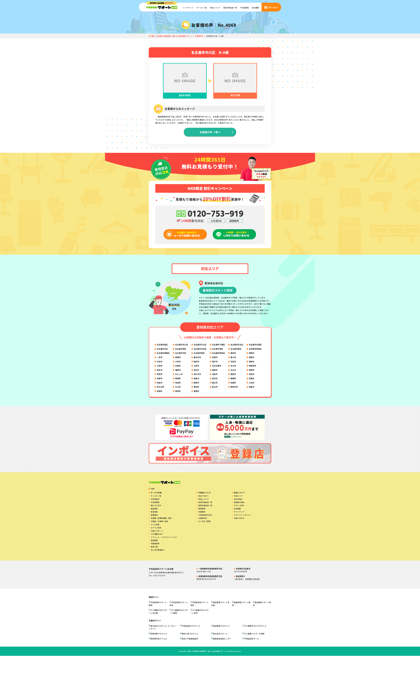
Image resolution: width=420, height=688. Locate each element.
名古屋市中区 (180, 353)
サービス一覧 (201, 7)
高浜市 (215, 378)
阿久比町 (160, 386)
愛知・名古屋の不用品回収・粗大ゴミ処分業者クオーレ (207, 651)
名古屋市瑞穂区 (163, 353)
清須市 (159, 374)
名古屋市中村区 (200, 349)
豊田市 (233, 353)
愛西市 (233, 374)
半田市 (233, 361)
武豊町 (251, 378)
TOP (153, 488)
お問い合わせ (239, 518)
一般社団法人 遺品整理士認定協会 (247, 579)
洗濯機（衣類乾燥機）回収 (161, 518)
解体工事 (154, 546)
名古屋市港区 (217, 349)
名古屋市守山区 (200, 344)
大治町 (251, 382)
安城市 (215, 357)
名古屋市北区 (162, 349)
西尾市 (251, 357)
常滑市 (251, 374)
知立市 (196, 370)
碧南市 (215, 370)
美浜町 (196, 386)
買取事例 (201, 508)
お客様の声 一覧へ (210, 132)
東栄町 (178, 391)
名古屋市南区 (236, 349)
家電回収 (154, 515)
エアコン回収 (156, 527)
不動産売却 (155, 543)
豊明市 (251, 370)
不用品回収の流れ (205, 515)
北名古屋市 (216, 365)
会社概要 (255, 7)
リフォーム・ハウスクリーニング (164, 537)
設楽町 (159, 391)
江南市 (159, 365)
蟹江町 (215, 382)
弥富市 (159, 382)
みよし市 (179, 374)
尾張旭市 (252, 365)
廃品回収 (154, 508)
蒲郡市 (178, 370)
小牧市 (178, 361)
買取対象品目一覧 (205, 505)
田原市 (159, 378)
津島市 (215, 374)
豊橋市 (178, 357)
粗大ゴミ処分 (156, 505)
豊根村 (196, 391)
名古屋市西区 (180, 349)
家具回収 (154, 512)
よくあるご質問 (204, 521)
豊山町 (215, 386)
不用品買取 (244, 7)
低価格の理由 (239, 502)
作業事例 (201, 512)
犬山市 (233, 370)
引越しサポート (157, 531)
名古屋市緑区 (162, 344)
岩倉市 (196, 378)
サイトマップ (239, 512)
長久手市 (197, 374)
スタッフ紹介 (239, 505)
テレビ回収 (155, 524)
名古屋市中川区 (181, 344)
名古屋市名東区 (255, 344)
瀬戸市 (215, 361)
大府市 (196, 365)
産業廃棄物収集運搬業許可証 (210, 576)
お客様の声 (202, 518)
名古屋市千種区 (218, 344)
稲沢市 (196, 361)
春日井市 (197, 357)
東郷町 (233, 378)
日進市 (178, 365)
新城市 (196, 382)
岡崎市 (251, 353)
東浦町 (178, 378)
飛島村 (251, 386)
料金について (215, 7)
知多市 (159, 370)
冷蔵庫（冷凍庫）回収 (159, 521)
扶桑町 (233, 382)
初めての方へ (203, 496)
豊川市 (233, 357)
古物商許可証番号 (243, 568)
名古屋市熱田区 (218, 353)
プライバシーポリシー (242, 515)
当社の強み (238, 499)
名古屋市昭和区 (255, 349)
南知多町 (234, 386)
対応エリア (238, 496)
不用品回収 (155, 499)
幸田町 (178, 382)
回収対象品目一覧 (230, 7)
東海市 (251, 361)
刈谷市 (159, 361)
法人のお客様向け (158, 550)
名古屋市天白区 (236, 344)
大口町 (178, 386)
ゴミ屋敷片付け (157, 534)
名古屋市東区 (199, 353)
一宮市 (159, 357)
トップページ (188, 7)
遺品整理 (154, 540)
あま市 (233, 365)
